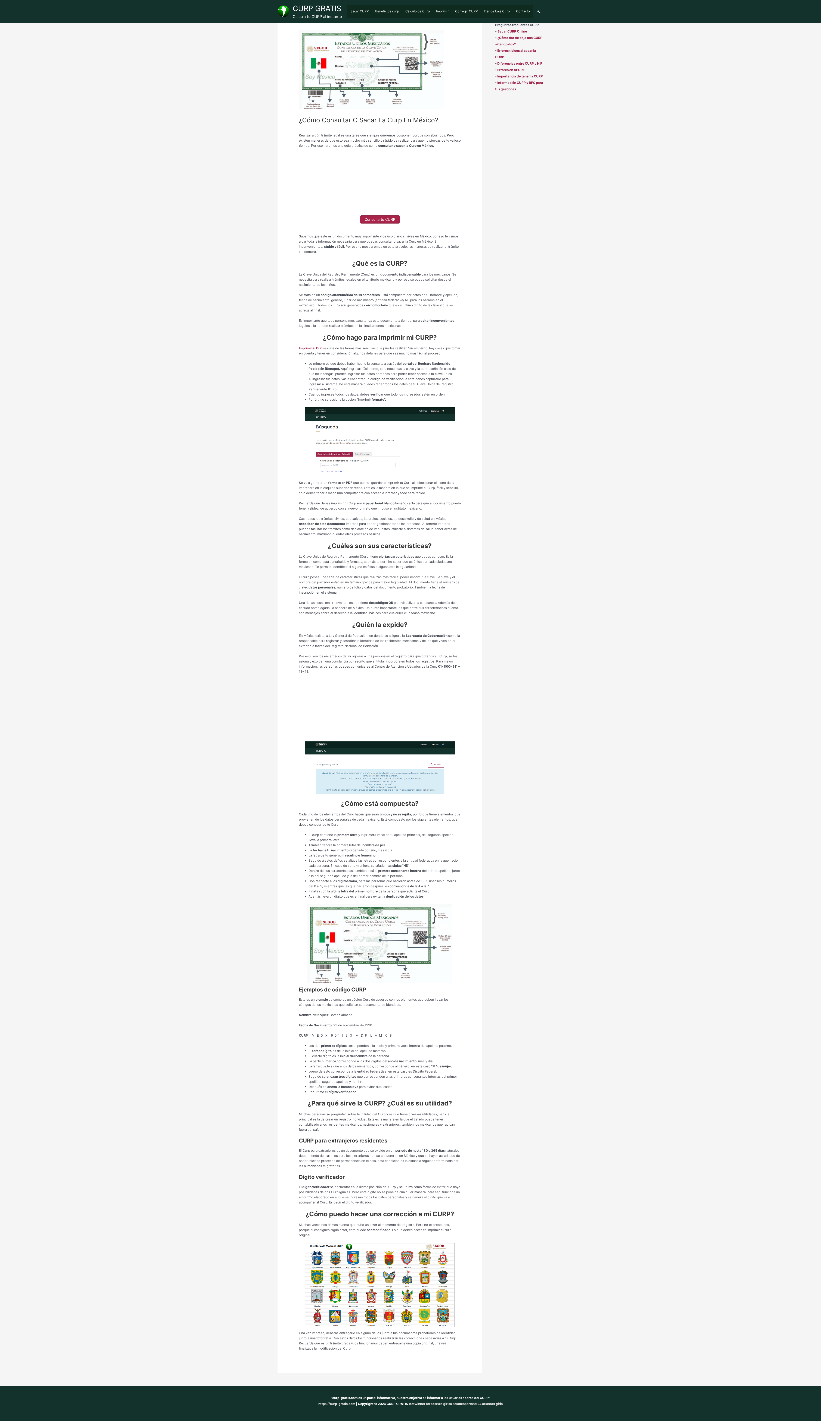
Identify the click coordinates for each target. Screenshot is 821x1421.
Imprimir (442, 11)
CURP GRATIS (317, 8)
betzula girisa (441, 1404)
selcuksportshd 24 (467, 1404)
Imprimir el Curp (311, 348)
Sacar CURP (359, 11)
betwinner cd (419, 1404)
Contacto (523, 11)
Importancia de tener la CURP (520, 76)
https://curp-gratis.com (336, 1404)
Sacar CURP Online (512, 31)
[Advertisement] (380, 183)
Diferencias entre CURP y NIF (519, 63)
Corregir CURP (466, 11)
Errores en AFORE (511, 70)
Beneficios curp (387, 11)
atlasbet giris (492, 1404)
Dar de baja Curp (497, 11)
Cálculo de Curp (417, 11)
